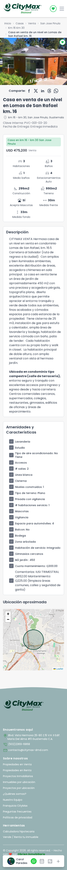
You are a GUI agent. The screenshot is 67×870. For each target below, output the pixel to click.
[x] (36, 91)
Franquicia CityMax (15, 806)
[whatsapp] (56, 91)
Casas (20, 23)
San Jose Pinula (50, 23)
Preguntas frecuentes (17, 811)
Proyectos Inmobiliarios (18, 776)
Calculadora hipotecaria (18, 831)
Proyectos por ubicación (19, 788)
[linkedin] (42, 91)
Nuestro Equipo (12, 800)
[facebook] (29, 91)
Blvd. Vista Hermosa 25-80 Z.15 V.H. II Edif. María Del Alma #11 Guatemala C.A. (31, 737)
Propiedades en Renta (17, 770)
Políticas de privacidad (17, 817)
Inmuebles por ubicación (19, 782)
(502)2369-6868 (16, 744)
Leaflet (59, 668)
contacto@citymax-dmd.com (25, 750)
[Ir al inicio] (23, 705)
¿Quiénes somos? (14, 794)
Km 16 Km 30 (16, 28)
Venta (32, 23)
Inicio (7, 23)
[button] (8, 614)
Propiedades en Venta (17, 764)
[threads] (49, 91)
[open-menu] (62, 8)
